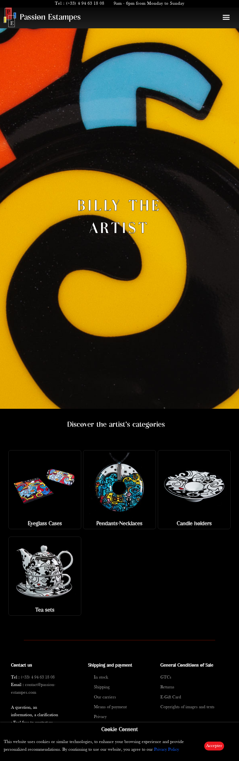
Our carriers (105, 697)
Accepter (214, 746)
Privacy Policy (166, 749)
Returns (167, 687)
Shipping (102, 687)
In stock (101, 677)
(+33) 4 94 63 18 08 (85, 3)
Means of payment (110, 707)
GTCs (165, 677)
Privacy (100, 717)
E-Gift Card (170, 697)
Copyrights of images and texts (187, 707)
